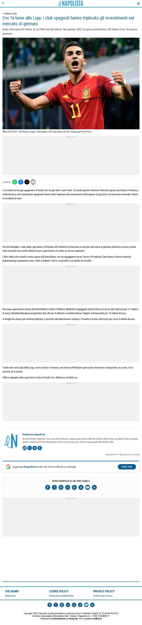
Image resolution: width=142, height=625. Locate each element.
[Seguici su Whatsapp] (67, 487)
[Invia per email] (33, 182)
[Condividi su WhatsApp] (14, 182)
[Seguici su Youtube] (87, 487)
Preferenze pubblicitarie (61, 595)
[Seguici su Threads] (74, 487)
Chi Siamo (12, 591)
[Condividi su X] (26, 182)
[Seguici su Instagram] (61, 487)
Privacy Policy (104, 591)
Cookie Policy (59, 591)
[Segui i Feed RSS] (94, 487)
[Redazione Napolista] (10, 441)
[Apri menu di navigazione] (138, 3)
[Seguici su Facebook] (47, 487)
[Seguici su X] (54, 487)
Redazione (10, 595)
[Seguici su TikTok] (80, 487)
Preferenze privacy (102, 595)
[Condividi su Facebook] (20, 182)
